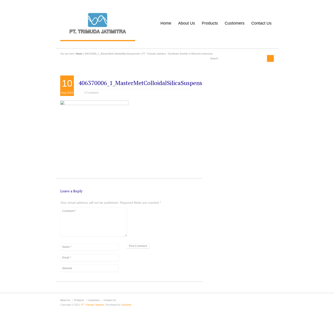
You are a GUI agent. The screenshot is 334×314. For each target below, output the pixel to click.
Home (165, 23)
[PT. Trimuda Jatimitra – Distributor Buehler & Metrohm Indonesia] (97, 35)
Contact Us (261, 23)
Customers (234, 23)
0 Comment (91, 92)
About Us (186, 23)
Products (210, 23)
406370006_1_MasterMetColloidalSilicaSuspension (144, 83)
